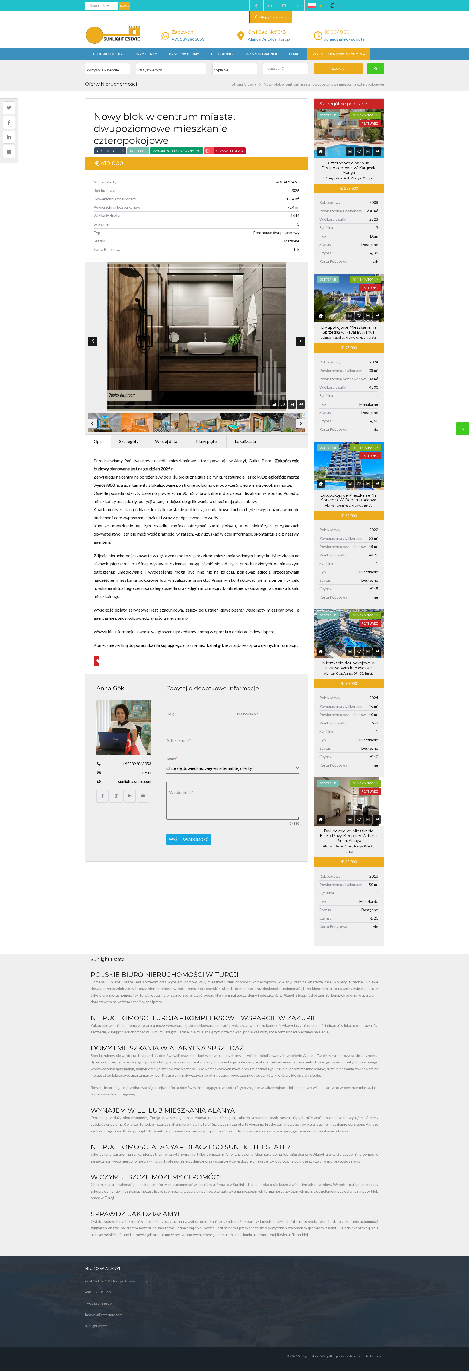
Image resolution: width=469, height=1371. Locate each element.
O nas (295, 54)
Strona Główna (244, 84)
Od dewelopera (107, 54)
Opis (98, 441)
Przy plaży (146, 54)
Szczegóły (128, 441)
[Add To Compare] (291, 404)
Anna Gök (110, 688)
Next (300, 341)
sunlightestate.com (134, 781)
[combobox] (232, 768)
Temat (172, 758)
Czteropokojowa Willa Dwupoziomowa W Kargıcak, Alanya (348, 168)
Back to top (373, 1356)
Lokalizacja (245, 441)
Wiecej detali (167, 441)
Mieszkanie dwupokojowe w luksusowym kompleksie (348, 665)
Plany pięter (207, 441)
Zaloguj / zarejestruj (272, 17)
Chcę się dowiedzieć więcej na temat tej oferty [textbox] (209, 768)
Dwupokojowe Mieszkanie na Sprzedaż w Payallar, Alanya (348, 330)
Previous (92, 341)
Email (146, 773)
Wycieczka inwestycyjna (338, 54)
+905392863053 (137, 763)
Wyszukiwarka (261, 54)
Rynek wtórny (184, 54)
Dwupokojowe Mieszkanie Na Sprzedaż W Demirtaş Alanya (349, 498)
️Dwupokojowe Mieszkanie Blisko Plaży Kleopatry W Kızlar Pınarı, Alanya (349, 836)
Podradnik (222, 54)
